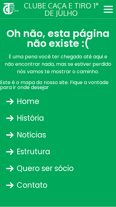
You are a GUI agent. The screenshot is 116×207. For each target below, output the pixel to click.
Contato (32, 185)
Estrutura (33, 151)
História (30, 118)
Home (28, 101)
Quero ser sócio (45, 168)
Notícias (31, 135)
